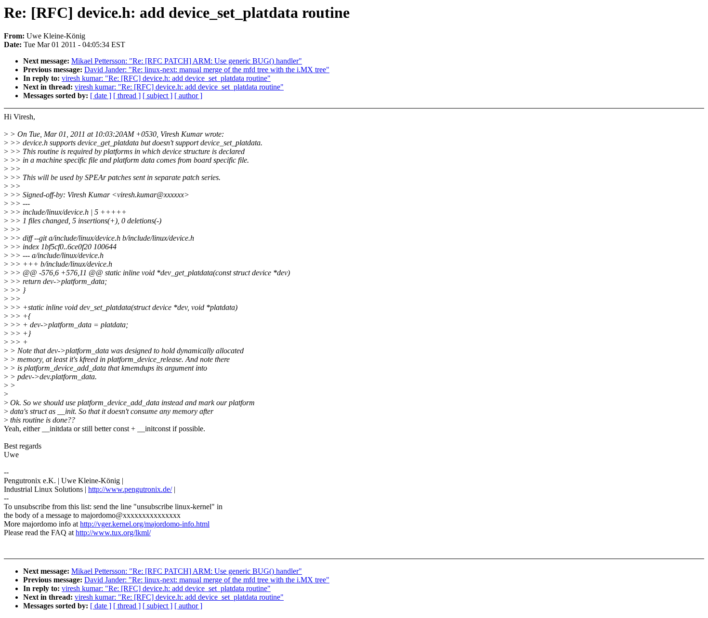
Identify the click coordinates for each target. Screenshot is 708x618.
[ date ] (100, 95)
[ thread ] (127, 95)
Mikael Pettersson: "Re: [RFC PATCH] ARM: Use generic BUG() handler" (186, 61)
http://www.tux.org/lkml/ (113, 532)
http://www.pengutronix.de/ (130, 489)
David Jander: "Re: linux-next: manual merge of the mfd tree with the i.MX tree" (206, 69)
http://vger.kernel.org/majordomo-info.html (145, 524)
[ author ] (188, 95)
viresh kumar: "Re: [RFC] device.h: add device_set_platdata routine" (166, 78)
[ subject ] (157, 95)
